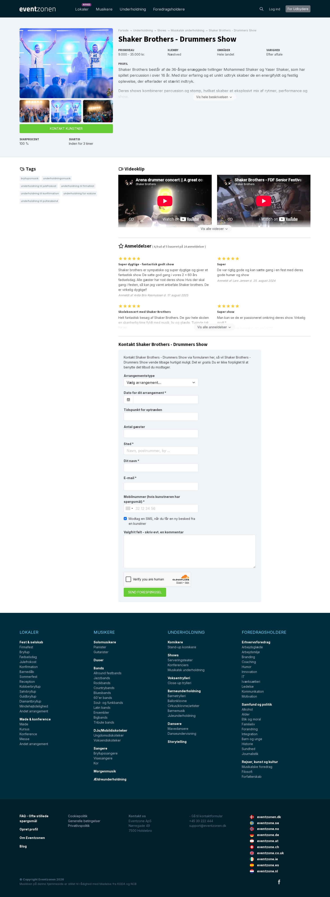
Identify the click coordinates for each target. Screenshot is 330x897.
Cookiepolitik (78, 816)
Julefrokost (28, 662)
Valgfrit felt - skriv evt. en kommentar (154, 532)
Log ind (274, 9)
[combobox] (161, 450)
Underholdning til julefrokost (38, 186)
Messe (24, 739)
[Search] (261, 8)
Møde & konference (35, 719)
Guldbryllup (28, 696)
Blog (23, 846)
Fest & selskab (31, 642)
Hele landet (225, 54)
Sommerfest (28, 677)
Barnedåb (27, 672)
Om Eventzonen (32, 838)
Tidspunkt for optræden (143, 410)
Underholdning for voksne (80, 193)
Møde (24, 724)
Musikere (104, 9)
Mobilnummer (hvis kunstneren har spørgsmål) (152, 499)
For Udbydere (298, 9)
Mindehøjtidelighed (34, 706)
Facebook (279, 881)
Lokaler (82, 7)
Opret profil (29, 829)
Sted (129, 444)
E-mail (130, 478)
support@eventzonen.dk (207, 826)
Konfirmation (29, 667)
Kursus (24, 729)
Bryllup (25, 652)
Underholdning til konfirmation (40, 193)
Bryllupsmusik (29, 178)
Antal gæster (134, 427)
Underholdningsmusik (56, 178)
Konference (28, 734)
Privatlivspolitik (79, 826)
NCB (133, 884)
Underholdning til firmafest (77, 186)
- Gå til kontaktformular (206, 816)
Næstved (174, 54)
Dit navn (131, 461)
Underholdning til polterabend (39, 201)
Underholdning (133, 9)
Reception (27, 681)
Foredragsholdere (169, 9)
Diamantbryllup (30, 701)
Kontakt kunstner (66, 128)
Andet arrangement (34, 711)
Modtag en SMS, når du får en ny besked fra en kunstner (162, 521)
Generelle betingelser (84, 821)
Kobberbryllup (30, 686)
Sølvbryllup (28, 691)
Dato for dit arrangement (145, 393)
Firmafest (26, 647)
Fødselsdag (28, 657)
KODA (121, 884)
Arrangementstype (139, 376)
